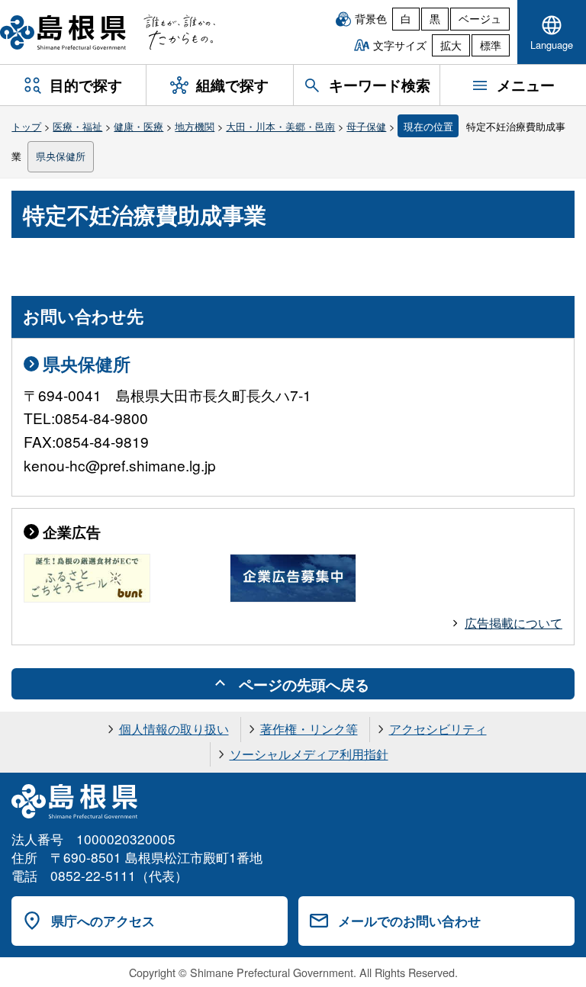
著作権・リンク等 (309, 729)
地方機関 (194, 126)
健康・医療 (138, 126)
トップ (26, 126)
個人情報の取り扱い (174, 729)
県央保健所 (60, 156)
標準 (490, 45)
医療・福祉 (77, 126)
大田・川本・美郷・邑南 (280, 126)
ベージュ (480, 18)
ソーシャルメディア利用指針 (309, 754)
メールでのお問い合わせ (409, 920)
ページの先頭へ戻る (304, 684)
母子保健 (366, 126)
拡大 (451, 45)
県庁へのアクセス (103, 920)
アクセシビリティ (438, 729)
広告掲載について (513, 623)
